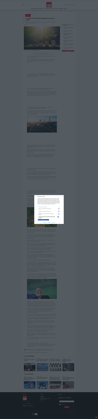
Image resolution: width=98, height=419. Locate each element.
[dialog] (49, 209)
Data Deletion (44, 222)
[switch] (58, 208)
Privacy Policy (53, 222)
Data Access (49, 222)
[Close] (62, 196)
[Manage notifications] (96, 417)
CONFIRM (43, 219)
